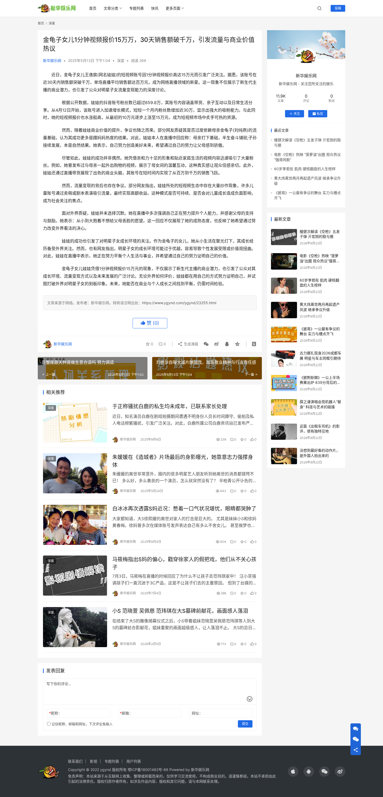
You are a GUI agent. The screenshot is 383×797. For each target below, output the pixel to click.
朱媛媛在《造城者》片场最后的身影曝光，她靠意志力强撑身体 (182, 461)
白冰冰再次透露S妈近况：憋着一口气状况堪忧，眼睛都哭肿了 (184, 509)
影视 (93, 761)
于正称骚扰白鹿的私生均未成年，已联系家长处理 (169, 406)
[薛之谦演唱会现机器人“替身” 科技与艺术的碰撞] (284, 407)
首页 (92, 8)
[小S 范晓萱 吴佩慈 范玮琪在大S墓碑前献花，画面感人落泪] (75, 627)
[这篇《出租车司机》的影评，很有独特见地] (284, 432)
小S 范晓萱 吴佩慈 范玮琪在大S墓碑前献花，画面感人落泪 (180, 611)
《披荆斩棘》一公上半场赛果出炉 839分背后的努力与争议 (320, 382)
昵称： (55, 713)
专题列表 (136, 8)
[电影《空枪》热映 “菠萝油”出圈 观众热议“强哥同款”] (284, 261)
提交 (245, 724)
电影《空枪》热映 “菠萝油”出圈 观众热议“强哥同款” (320, 260)
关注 (297, 114)
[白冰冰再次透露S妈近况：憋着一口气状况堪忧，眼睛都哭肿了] (75, 525)
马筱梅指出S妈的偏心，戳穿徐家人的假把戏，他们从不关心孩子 (184, 563)
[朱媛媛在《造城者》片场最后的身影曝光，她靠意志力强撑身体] (75, 473)
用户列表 (133, 761)
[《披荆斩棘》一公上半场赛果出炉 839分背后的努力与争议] (284, 383)
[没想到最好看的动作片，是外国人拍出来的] (284, 456)
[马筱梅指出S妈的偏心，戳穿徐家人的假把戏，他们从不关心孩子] (75, 576)
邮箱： (126, 713)
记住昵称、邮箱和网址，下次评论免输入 (82, 724)
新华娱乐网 (52, 60)
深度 (120, 60)
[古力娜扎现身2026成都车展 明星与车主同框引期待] (284, 358)
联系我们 (75, 761)
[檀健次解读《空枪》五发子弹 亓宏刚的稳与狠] (284, 237)
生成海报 (190, 344)
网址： (197, 713)
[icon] (293, 771)
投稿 (338, 8)
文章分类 (111, 8)
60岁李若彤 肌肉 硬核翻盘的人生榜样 (305, 169)
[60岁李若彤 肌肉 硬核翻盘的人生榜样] (284, 286)
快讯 (154, 8)
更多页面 (173, 8)
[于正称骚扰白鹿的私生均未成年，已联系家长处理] (75, 423)
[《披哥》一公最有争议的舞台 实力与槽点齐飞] (284, 334)
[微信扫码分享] (206, 344)
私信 (320, 114)
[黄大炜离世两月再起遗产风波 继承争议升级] (284, 310)
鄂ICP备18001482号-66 (148, 769)
